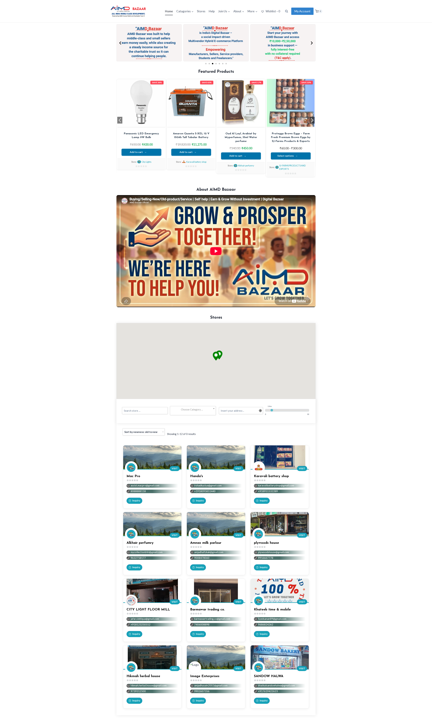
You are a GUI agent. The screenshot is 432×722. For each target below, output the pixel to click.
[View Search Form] (287, 11)
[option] (141, 128)
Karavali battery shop (246, 165)
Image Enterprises (204, 676)
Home (169, 11)
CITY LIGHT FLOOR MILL (148, 609)
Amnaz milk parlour (205, 543)
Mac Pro (133, 476)
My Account (302, 11)
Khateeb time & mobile (272, 609)
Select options (136, 155)
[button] (120, 43)
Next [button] (312, 120)
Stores (201, 11)
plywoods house (266, 543)
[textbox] (193, 409)
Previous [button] (119, 120)
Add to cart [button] (235, 155)
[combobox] (192, 409)
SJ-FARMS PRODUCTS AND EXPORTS (143, 167)
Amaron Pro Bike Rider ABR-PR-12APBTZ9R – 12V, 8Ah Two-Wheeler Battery (241, 137)
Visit (175, 468)
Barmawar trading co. (207, 609)
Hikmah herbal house (143, 676)
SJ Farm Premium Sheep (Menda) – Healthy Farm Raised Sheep (191, 137)
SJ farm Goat (196, 159)
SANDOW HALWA (268, 676)
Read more (186, 149)
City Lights (296, 162)
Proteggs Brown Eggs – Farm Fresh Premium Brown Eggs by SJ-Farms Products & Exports (141, 137)
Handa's (196, 476)
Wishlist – (272, 11)
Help (212, 11)
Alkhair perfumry (140, 543)
